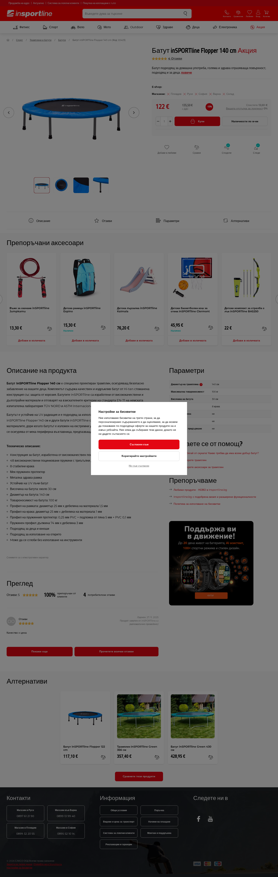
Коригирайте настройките (139, 456)
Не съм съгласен (139, 465)
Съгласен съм (139, 444)
